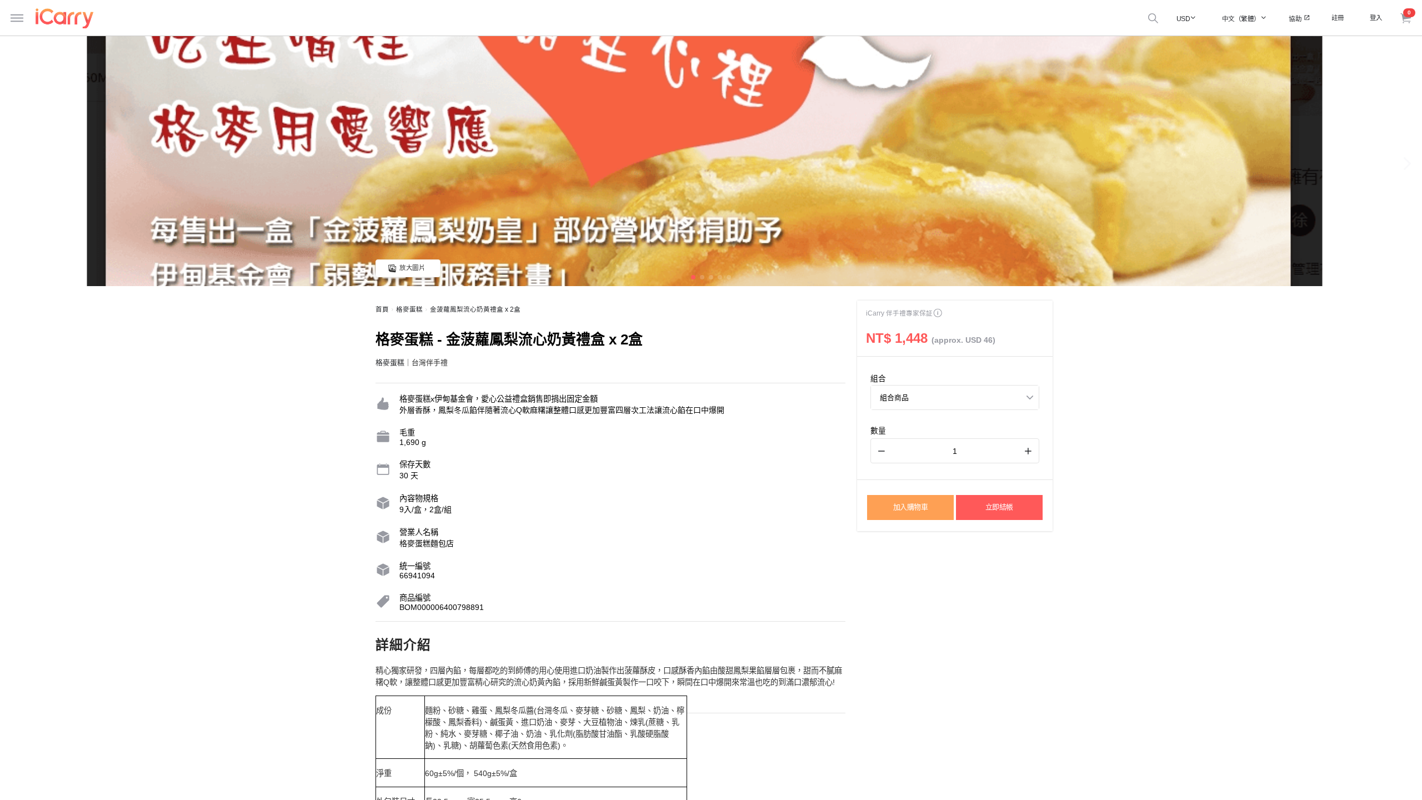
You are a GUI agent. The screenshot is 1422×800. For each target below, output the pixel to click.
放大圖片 (412, 267)
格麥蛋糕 (409, 309)
